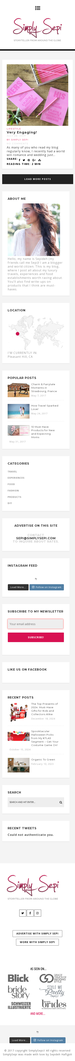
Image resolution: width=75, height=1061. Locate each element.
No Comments (17, 143)
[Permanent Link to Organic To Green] (18, 771)
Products (14, 497)
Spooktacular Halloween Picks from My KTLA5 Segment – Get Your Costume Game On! (45, 738)
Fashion (13, 490)
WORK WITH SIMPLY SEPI (37, 942)
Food (11, 484)
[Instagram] (37, 913)
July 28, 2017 (16, 135)
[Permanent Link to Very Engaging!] (37, 125)
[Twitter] (22, 913)
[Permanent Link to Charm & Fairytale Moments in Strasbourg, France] (18, 396)
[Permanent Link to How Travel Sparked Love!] (18, 417)
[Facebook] (30, 913)
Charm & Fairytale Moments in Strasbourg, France (44, 388)
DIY (10, 503)
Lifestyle (14, 128)
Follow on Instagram (48, 587)
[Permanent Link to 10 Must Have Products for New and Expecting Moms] (18, 435)
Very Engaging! (22, 132)
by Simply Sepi (17, 139)
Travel (12, 471)
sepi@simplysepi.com (36, 538)
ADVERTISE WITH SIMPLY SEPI (37, 933)
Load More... (18, 587)
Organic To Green (43, 759)
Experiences (16, 477)
